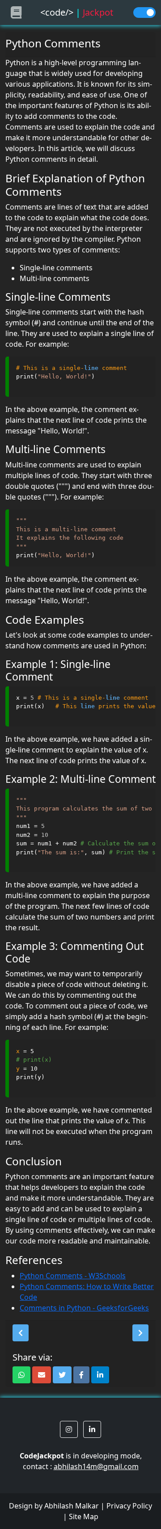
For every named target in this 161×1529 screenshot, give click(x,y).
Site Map (83, 1516)
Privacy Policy (129, 1506)
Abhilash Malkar (71, 1506)
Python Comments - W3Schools (73, 1276)
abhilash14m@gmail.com (96, 1466)
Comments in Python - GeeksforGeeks (84, 1308)
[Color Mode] (144, 12)
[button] (21, 1332)
